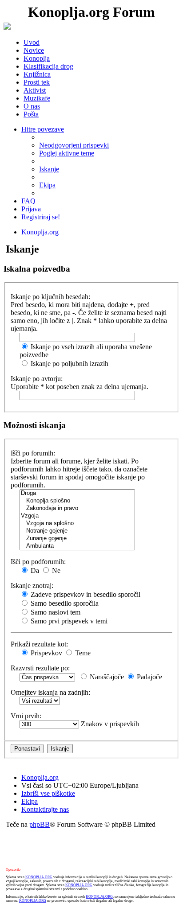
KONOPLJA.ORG (38, 877)
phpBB (39, 824)
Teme (82, 653)
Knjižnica (37, 74)
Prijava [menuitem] (31, 209)
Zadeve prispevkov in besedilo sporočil (84, 594)
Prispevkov (45, 653)
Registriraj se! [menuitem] (40, 217)
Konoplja (37, 58)
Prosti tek (37, 82)
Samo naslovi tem (54, 612)
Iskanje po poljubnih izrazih (68, 363)
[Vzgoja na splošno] (77, 523)
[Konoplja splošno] (77, 501)
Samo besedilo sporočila (64, 603)
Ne (55, 570)
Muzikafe (37, 98)
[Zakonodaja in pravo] (77, 508)
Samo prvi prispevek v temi (68, 621)
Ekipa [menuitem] (47, 185)
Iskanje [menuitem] (49, 169)
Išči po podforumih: (38, 561)
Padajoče (148, 677)
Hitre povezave (42, 129)
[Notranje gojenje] (77, 531)
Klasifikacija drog (48, 66)
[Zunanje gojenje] (77, 538)
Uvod (32, 42)
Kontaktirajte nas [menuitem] (45, 809)
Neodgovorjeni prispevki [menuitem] (74, 145)
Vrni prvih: (26, 716)
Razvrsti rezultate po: (40, 668)
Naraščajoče (106, 677)
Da (34, 570)
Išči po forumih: (33, 453)
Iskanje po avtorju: (37, 378)
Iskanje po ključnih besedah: (50, 296)
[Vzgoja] (77, 516)
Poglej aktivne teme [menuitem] (66, 153)
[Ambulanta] (77, 546)
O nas (32, 106)
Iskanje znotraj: (32, 585)
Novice (34, 50)
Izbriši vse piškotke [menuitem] (48, 793)
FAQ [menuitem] (28, 201)
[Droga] (77, 493)
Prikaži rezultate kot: (39, 644)
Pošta (31, 114)
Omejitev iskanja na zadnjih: (50, 692)
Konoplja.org (40, 232)
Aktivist (35, 90)
